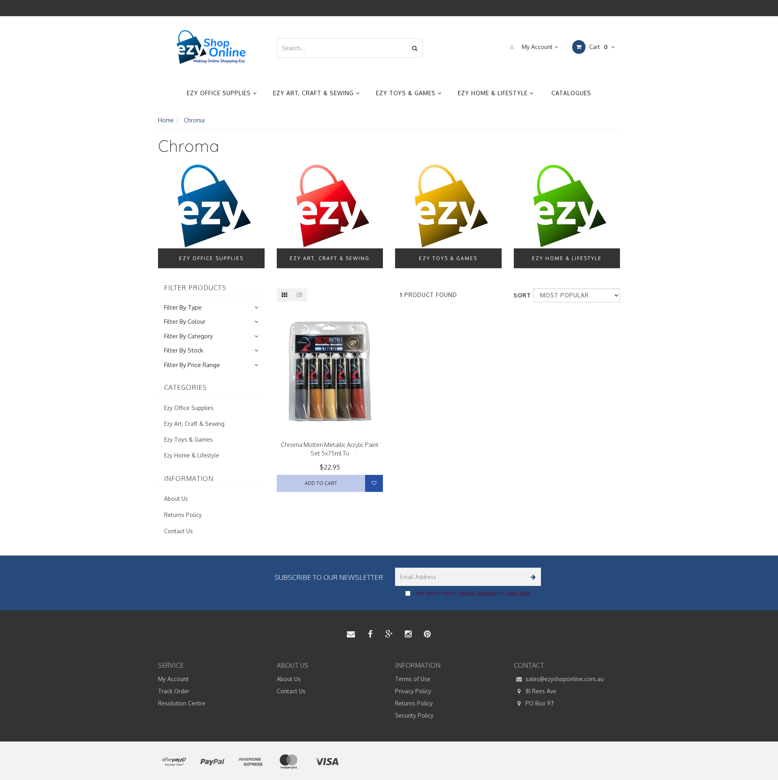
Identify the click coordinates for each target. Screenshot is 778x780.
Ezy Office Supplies (220, 93)
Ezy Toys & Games (407, 93)
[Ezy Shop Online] (211, 47)
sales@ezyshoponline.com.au (564, 678)
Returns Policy (183, 514)
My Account (537, 46)
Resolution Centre (181, 703)
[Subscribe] (532, 577)
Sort (520, 295)
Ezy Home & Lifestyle (494, 93)
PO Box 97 (539, 703)
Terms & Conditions (478, 592)
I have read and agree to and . (472, 592)
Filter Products (195, 288)
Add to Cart (321, 483)
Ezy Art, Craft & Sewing (314, 93)
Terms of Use (412, 678)
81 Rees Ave (540, 691)
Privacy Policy (517, 592)
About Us (176, 498)
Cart (597, 46)
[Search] (414, 48)
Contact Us (178, 531)
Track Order (173, 691)
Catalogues (571, 93)
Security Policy (414, 715)
